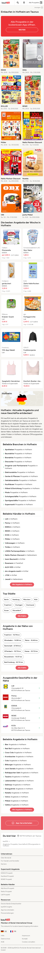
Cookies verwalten (28, 942)
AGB (2, 942)
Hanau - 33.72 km (31, 651)
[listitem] (11, 56)
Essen (6, 610)
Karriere (4, 864)
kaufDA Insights (6, 907)
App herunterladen (7, 910)
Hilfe (2, 936)
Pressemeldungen (7, 913)
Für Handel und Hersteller (10, 861)
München (26, 600)
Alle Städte (22, 616)
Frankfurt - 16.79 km (12, 635)
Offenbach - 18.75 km (12, 651)
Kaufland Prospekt (7, 876)
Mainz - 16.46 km (31, 640)
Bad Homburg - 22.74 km (13, 662)
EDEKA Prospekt (7, 873)
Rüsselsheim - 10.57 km (13, 657)
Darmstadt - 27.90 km (12, 646)
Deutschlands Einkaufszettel (11, 904)
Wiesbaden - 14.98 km (12, 640)
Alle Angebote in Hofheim (22, 584)
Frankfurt (8, 605)
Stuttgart (19, 605)
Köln (35, 600)
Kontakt (25, 939)
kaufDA (5, 841)
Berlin (6, 600)
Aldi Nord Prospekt (7, 888)
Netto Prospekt (6, 891)
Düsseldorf (17, 610)
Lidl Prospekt (5, 895)
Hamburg (16, 600)
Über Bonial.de (6, 858)
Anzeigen (37, 7)
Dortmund (30, 605)
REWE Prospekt (6, 879)
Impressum (26, 936)
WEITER (22, 30)
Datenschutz (5, 939)
